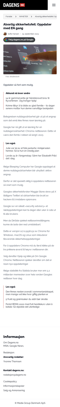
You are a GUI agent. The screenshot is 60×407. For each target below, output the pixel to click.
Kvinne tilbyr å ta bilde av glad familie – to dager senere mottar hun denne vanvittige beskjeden (30, 107)
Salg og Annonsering (14, 390)
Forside (9, 16)
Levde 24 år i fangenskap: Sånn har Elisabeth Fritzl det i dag (31, 157)
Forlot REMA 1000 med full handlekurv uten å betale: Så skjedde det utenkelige (29, 305)
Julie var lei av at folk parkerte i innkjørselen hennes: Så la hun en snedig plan (28, 149)
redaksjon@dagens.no (14, 374)
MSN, (6, 346)
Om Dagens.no (11, 342)
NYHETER (23, 16)
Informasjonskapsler (13, 386)
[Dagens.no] (25, 5)
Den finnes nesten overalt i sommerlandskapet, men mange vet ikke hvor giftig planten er (30, 293)
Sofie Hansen (13, 34)
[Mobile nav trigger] (54, 5)
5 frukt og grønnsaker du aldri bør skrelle (27, 299)
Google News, (16, 346)
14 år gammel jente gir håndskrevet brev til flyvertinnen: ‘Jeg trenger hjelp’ (27, 99)
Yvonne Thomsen (12, 361)
